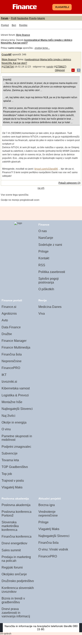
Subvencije (10, 453)
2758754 (8, 66)
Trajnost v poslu (13, 480)
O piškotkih (46, 289)
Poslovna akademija (16, 505)
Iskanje (41, 18)
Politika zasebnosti (51, 272)
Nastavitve (22, 18)
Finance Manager (14, 340)
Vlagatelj (62, 7)
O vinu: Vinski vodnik (53, 549)
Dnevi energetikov (14, 543)
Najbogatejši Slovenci (17, 408)
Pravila (33, 18)
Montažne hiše (12, 402)
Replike (23, 25)
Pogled (5, 25)
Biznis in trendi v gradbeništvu (13, 600)
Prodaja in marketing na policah (16, 558)
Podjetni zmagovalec (16, 446)
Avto (5, 320)
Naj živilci (8, 415)
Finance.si (9, 306)
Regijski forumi (12, 567)
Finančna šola (12, 354)
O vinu (6, 429)
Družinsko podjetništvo (18, 581)
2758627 (61, 66)
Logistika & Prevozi (15, 395)
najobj (49, 66)
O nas (42, 231)
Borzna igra (46, 505)
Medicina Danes (50, 306)
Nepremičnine (11, 361)
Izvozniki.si (9, 381)
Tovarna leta (10, 460)
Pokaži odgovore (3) (69, 183)
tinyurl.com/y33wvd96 (46, 168)
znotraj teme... (42, 48)
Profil (14, 18)
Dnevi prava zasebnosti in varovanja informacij (16, 612)
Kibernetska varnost (16, 388)
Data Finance (11, 327)
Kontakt (43, 258)
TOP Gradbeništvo (15, 467)
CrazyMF (7, 54)
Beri (14, 25)
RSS (41, 265)
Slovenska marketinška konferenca (10, 526)
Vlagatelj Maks (12, 487)
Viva (41, 313)
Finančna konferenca (16, 536)
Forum (4, 18)
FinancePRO (11, 368)
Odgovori (60, 70)
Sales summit (11, 550)
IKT (4, 375)
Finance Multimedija (16, 347)
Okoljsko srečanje (14, 574)
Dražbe (7, 334)
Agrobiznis (9, 313)
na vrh (41, 188)
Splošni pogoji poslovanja (48, 280)
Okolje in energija (14, 422)
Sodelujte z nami (50, 244)
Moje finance (23, 35)
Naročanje (45, 237)
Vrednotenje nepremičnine (48, 513)
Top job (7, 474)
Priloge (43, 251)
